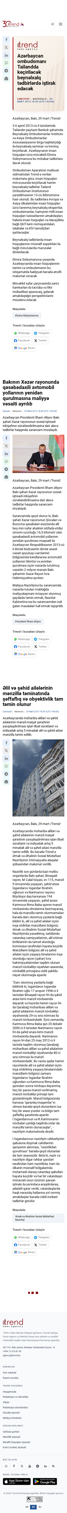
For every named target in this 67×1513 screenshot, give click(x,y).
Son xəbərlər (9, 1372)
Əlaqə (6, 1402)
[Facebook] (14, 1466)
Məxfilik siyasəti (11, 1436)
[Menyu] (60, 24)
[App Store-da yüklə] (17, 1481)
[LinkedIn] (45, 1466)
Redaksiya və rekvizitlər (15, 1396)
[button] (6, 39)
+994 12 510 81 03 (12, 1351)
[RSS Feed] (53, 1466)
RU (40, 1507)
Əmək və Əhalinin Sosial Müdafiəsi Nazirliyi (34, 1218)
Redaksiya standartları (15, 1407)
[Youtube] (29, 1466)
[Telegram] (37, 1466)
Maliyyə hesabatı (12, 1418)
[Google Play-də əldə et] (45, 1481)
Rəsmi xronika (10, 1377)
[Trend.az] (13, 24)
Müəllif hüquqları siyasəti (16, 1442)
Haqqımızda (9, 1391)
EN (27, 1507)
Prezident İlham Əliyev (28, 621)
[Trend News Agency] (13, 1323)
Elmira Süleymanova (26, 315)
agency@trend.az (11, 1355)
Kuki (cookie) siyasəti (14, 1447)
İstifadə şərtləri (11, 1431)
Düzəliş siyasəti (11, 1412)
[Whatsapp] (6, 1466)
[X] (22, 1466)
